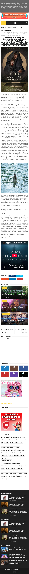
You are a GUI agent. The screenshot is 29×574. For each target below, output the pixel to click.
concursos (10, 471)
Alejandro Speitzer (6, 314)
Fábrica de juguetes (18, 445)
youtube (16, 478)
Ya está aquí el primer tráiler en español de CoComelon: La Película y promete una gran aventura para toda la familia (13, 307)
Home (3, 23)
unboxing (3, 478)
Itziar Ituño (23, 33)
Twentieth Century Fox (6, 460)
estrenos (21, 32)
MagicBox (17, 447)
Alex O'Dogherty (17, 439)
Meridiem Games (5, 450)
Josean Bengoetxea (5, 35)
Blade (11, 442)
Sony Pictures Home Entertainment (17, 455)
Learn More (12, 11)
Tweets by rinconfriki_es (6, 403)
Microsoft (13, 450)
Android (24, 439)
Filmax (25, 32)
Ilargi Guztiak (17, 33)
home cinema (4, 476)
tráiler (18, 35)
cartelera (14, 32)
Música (23, 450)
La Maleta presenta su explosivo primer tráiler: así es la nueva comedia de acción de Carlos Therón (13, 320)
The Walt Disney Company (14, 458)
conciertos (3, 471)
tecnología (19, 476)
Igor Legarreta (11, 33)
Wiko (20, 465)
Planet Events (15, 452)
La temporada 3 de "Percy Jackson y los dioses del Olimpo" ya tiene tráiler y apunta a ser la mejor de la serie (18, 504)
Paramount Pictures (5, 452)
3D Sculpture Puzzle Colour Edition (18, 437)
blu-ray (3, 468)
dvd (7, 473)
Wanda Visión (14, 465)
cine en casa (19, 468)
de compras (22, 471)
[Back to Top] (14, 572)
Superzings (3, 458)
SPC (20, 452)
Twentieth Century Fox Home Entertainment (11, 463)
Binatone (7, 442)
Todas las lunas (13, 35)
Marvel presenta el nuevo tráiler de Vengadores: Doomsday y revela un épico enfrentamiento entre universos (14, 294)
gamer (25, 473)
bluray (7, 468)
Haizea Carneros (4, 33)
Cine (18, 32)
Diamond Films (4, 445)
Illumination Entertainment (7, 447)
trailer (25, 476)
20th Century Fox (5, 437)
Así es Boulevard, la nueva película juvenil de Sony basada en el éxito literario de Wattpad (18, 562)
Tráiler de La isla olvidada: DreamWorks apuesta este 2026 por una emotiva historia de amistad (18, 556)
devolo (2, 473)
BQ (2, 442)
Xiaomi (24, 465)
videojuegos (10, 478)
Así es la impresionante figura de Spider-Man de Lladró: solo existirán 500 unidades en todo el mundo (18, 497)
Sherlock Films (4, 455)
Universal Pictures (5, 465)
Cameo (16, 442)
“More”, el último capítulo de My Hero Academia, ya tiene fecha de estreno (17, 549)
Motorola (19, 450)
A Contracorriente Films (6, 439)
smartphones (12, 476)
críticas (15, 471)
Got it (18, 11)
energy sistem (13, 473)
